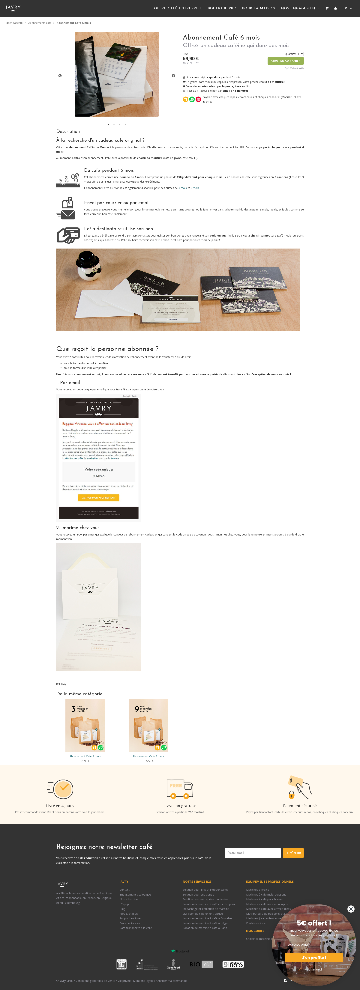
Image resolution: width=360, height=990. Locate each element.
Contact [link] (125, 889)
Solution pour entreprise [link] (198, 894)
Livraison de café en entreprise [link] (203, 913)
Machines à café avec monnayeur (267, 904)
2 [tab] (114, 124)
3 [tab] (120, 124)
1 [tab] (108, 124)
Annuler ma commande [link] (172, 981)
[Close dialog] (351, 909)
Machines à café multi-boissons (266, 894)
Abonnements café (39, 23)
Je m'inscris (293, 853)
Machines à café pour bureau (264, 899)
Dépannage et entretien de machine (206, 909)
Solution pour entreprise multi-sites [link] (206, 899)
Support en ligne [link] (130, 918)
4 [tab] (125, 124)
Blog (122, 909)
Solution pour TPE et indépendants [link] (205, 889)
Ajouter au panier (286, 60)
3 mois (182, 188)
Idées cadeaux (14, 23)
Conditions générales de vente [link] (95, 981)
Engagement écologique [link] (135, 894)
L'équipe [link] (125, 904)
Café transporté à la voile (136, 928)
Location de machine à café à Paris (205, 928)
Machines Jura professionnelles (266, 918)
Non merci (314, 969)
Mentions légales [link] (144, 981)
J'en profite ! (314, 957)
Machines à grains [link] (257, 889)
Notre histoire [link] (129, 899)
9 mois (195, 188)
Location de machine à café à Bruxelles (207, 918)
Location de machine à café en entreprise (209, 904)
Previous (60, 76)
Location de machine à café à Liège (205, 923)
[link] (327, 8)
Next (173, 76)
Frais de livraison (130, 923)
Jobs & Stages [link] (129, 913)
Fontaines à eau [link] (256, 923)
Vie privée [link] (124, 981)
